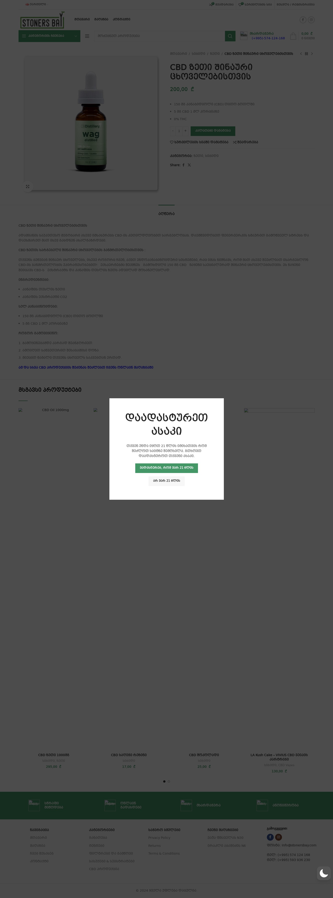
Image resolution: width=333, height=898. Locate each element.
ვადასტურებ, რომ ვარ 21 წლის (166, 468)
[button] (324, 873)
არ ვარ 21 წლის (166, 481)
